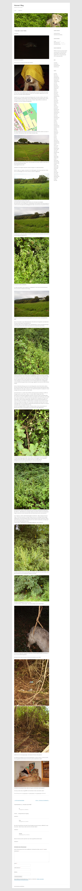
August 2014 (56, 113)
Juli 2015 (55, 104)
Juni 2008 (55, 154)
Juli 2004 (55, 179)
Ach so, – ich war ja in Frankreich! (42, 800)
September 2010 (56, 142)
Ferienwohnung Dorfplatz (58, 34)
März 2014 (55, 114)
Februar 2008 (56, 156)
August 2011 (56, 133)
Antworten (16, 816)
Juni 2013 (55, 121)
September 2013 (56, 117)
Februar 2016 (56, 100)
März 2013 (55, 122)
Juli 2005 (55, 169)
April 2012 (55, 129)
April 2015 (55, 105)
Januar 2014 (56, 116)
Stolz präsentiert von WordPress (19, 886)
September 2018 (56, 81)
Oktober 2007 (56, 157)
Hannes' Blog (19, 5)
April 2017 (55, 90)
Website (15, 872)
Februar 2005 (56, 172)
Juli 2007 (55, 158)
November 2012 (56, 125)
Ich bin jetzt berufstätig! (19, 800)
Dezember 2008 (56, 152)
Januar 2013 (56, 124)
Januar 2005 (56, 173)
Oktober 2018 (56, 80)
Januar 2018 (56, 85)
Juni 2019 (55, 73)
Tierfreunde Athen (57, 33)
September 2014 (56, 112)
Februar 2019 (56, 76)
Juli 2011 (55, 134)
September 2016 (56, 96)
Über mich (20, 10)
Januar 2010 (56, 146)
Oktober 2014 (56, 110)
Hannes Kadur (31, 793)
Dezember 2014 (56, 109)
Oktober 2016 (56, 94)
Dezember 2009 (56, 148)
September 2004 (56, 176)
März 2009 (55, 150)
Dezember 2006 (56, 161)
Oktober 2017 (56, 88)
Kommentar (16, 851)
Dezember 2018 (56, 77)
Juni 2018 (55, 82)
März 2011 (55, 138)
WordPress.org (56, 66)
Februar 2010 (56, 145)
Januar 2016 (56, 101)
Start (15, 10)
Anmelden (55, 62)
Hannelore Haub (56, 52)
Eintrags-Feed (56, 64)
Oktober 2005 (56, 166)
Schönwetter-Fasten (57, 44)
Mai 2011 (55, 137)
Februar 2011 (56, 140)
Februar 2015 (56, 106)
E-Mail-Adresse (17, 867)
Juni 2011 (55, 136)
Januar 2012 (56, 130)
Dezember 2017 (56, 86)
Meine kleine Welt (57, 42)
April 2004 (55, 180)
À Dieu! (55, 41)
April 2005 (55, 170)
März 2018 (55, 84)
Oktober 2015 (56, 102)
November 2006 (56, 162)
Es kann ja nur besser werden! (62, 50)
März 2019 (55, 74)
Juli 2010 (55, 144)
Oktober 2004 (56, 175)
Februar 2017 (56, 92)
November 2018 (56, 78)
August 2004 (56, 177)
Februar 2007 (56, 160)
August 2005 (56, 168)
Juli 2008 (55, 153)
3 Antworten (16, 33)
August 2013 (56, 118)
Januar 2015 (56, 108)
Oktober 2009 (56, 149)
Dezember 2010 (56, 141)
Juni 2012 (55, 128)
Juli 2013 (55, 120)
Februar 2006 (56, 165)
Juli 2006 (55, 164)
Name (15, 863)
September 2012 (56, 126)
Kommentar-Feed (57, 65)
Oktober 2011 (56, 132)
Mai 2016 (55, 97)
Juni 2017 (55, 89)
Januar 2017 (56, 93)
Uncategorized (38, 793)
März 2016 (55, 98)
